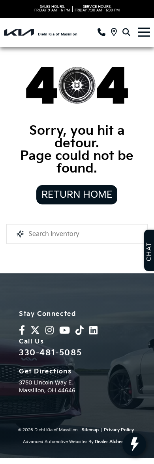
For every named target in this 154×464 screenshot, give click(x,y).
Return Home (77, 194)
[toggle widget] (134, 444)
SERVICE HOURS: (97, 8)
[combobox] (77, 234)
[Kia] (19, 32)
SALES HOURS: (52, 8)
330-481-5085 (50, 353)
